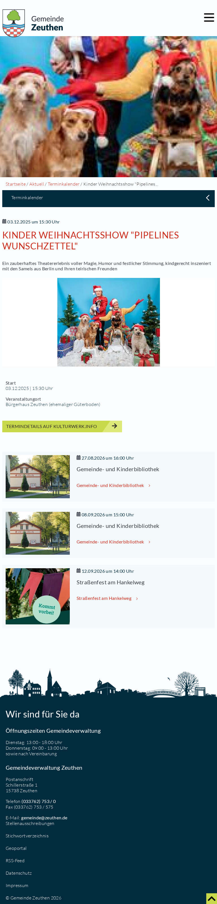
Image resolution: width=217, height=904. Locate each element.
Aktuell (36, 184)
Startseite (16, 184)
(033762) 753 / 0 (38, 801)
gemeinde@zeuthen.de (44, 817)
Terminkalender (64, 184)
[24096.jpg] (108, 322)
